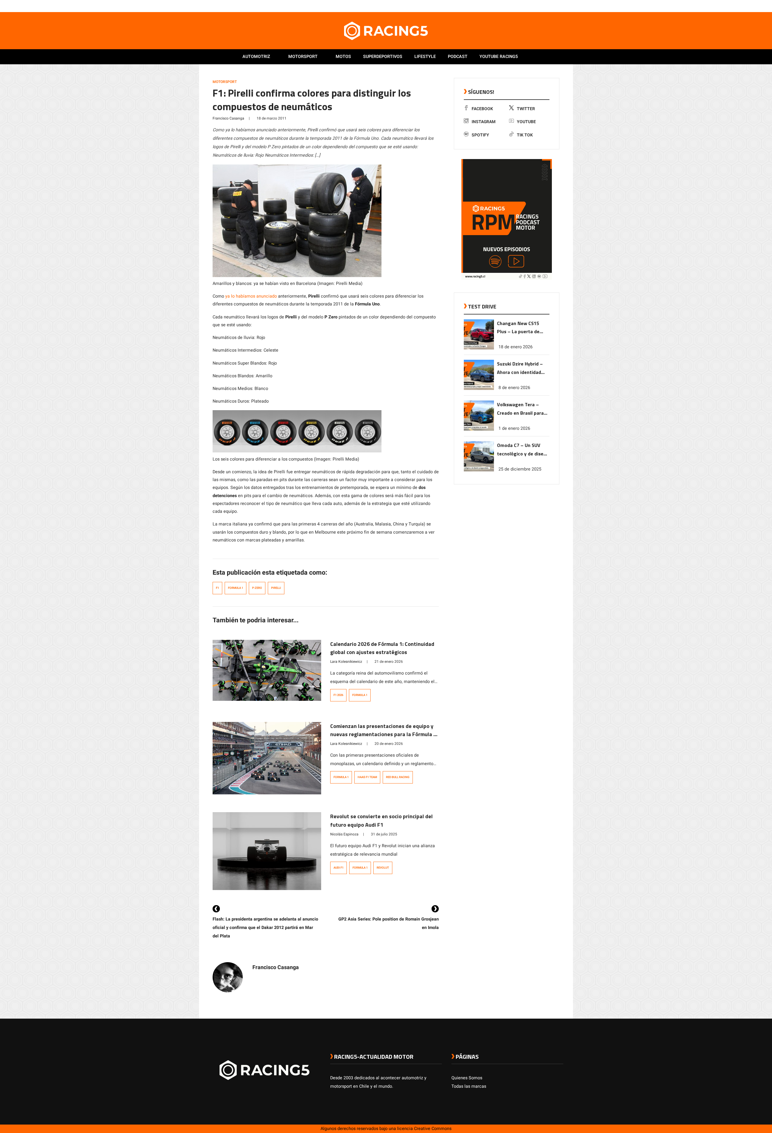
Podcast (457, 56)
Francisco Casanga (228, 118)
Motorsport (303, 56)
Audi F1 (338, 868)
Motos (343, 56)
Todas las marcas (468, 1086)
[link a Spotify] (554, 6)
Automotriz (256, 56)
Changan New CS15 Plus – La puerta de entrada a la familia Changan (518, 328)
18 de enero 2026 (515, 347)
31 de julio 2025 (384, 834)
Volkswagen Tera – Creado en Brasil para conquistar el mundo (520, 409)
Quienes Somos (466, 1078)
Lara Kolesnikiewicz (346, 661)
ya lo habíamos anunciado (251, 296)
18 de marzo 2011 (271, 118)
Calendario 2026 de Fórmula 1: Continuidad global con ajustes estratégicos (382, 648)
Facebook (482, 109)
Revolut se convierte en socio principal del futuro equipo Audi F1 (381, 820)
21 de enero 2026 (389, 661)
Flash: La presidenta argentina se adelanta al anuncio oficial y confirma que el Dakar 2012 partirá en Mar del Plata (265, 927)
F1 (217, 588)
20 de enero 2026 (389, 743)
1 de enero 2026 (514, 428)
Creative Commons (432, 1128)
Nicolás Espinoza (344, 834)
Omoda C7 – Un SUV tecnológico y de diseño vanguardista (523, 450)
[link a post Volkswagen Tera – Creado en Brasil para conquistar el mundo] (479, 429)
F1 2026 (338, 695)
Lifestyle (425, 56)
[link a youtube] (548, 6)
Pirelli (276, 588)
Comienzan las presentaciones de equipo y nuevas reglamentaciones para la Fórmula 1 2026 (383, 734)
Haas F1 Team (367, 777)
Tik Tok (525, 135)
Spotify (480, 135)
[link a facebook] (530, 6)
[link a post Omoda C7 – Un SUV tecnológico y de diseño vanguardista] (479, 470)
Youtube (526, 122)
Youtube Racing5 (498, 56)
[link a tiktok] (560, 6)
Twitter (526, 109)
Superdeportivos (382, 56)
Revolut (383, 868)
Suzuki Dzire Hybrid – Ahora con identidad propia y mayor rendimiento (520, 368)
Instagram (483, 122)
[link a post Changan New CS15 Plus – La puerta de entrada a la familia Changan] (479, 348)
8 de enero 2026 (514, 388)
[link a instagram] (542, 6)
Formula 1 (235, 588)
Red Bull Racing (398, 777)
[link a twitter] (536, 6)
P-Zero (257, 588)
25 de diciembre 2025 (519, 469)
